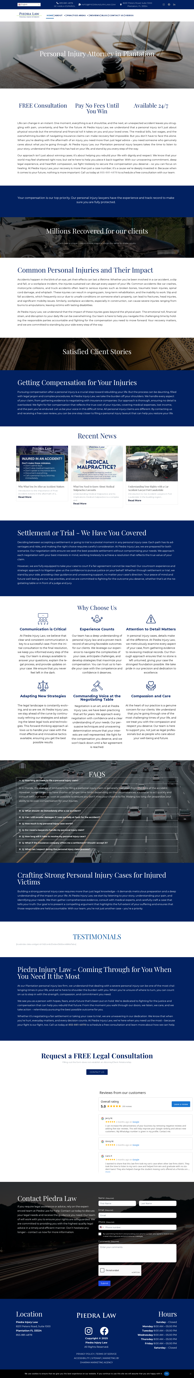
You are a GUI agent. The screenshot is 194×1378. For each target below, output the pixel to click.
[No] (190, 1373)
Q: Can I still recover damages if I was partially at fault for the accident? (61, 817)
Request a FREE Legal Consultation (97, 1055)
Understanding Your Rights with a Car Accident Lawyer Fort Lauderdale (148, 488)
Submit (104, 1283)
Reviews (95, 15)
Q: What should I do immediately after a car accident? (51, 811)
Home (50, 15)
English (24, 4)
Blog (105, 15)
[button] (97, 780)
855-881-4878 (109, 172)
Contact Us (116, 15)
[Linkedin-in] (174, 4)
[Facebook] (169, 4)
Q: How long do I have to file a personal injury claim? (50, 780)
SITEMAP (96, 1358)
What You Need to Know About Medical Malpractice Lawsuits (93, 488)
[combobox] (102, 1227)
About (59, 15)
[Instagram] (163, 4)
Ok (166, 1373)
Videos (129, 15)
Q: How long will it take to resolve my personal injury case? (54, 836)
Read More (25, 497)
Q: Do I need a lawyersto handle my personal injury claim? (53, 830)
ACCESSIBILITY (82, 1358)
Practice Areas (76, 15)
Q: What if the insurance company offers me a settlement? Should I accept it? (65, 843)
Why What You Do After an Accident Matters (41, 486)
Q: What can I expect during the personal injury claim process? (56, 849)
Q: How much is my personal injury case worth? (47, 823)
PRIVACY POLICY (85, 1354)
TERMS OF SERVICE (106, 1354)
